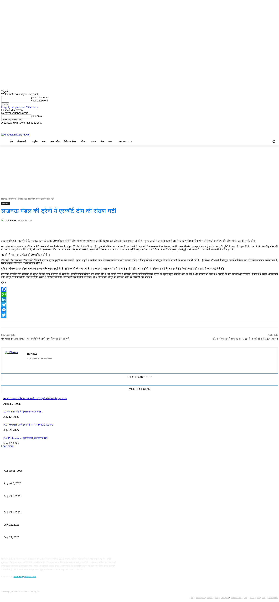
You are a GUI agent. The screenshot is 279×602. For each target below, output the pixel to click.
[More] (107, 228)
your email (37, 116)
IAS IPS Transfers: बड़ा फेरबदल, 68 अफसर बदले (25, 438)
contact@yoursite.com (25, 576)
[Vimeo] (271, 126)
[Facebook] (258, 126)
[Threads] (34, 364)
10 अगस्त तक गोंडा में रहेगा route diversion (22, 411)
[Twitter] (267, 126)
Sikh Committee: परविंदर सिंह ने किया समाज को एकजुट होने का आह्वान (33, 490)
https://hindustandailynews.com (39, 358)
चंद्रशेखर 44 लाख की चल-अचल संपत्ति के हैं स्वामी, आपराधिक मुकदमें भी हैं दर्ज (35, 338)
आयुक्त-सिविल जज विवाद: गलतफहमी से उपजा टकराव (25, 465)
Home (4, 198)
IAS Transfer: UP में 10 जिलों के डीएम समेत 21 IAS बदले (28, 424)
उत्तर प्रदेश (12, 198)
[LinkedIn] (139, 299)
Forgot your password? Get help (19, 107)
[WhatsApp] (139, 294)
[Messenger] (139, 309)
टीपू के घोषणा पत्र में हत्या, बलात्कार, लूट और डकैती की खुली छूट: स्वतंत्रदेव (245, 338)
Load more (7, 446)
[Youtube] (276, 126)
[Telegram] (139, 304)
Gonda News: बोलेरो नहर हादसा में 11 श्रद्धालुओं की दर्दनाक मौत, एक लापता (35, 398)
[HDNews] (3, 220)
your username (39, 97)
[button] (274, 141)
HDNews (12, 220)
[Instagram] (262, 126)
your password (39, 100)
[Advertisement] (139, 169)
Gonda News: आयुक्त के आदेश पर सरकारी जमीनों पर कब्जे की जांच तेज (34, 478)
